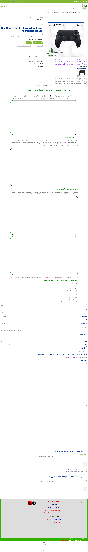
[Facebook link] (11, 1)
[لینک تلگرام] (2, 1)
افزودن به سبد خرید (38, 42)
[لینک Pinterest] (7, 1)
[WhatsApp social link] (4, 1)
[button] (85, 489)
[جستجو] (17, 6)
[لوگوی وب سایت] (84, 6)
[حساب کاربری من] (12, 6)
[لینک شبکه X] (9, 1)
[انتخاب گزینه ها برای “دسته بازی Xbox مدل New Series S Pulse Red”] (85, 464)
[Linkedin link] (5, 1)
